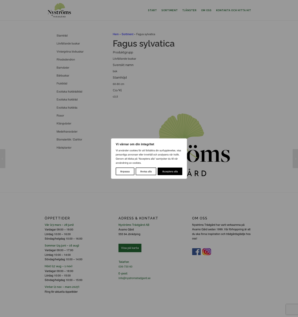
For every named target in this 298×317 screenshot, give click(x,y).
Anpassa (125, 171)
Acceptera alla (170, 171)
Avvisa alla (146, 171)
